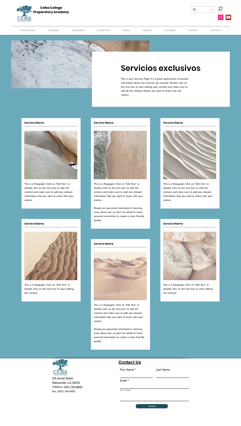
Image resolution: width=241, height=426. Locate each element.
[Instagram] (220, 17)
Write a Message (125, 390)
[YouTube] (228, 17)
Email (123, 380)
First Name (127, 369)
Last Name (163, 369)
